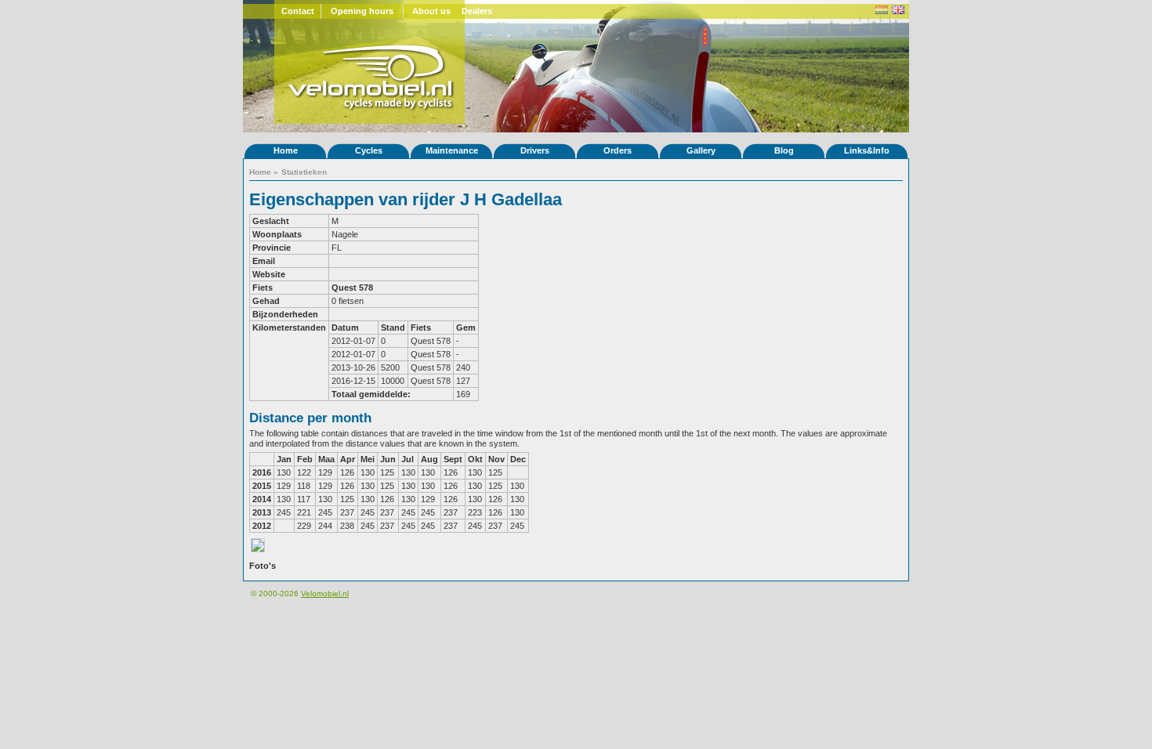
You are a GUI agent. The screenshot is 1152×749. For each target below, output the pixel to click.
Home (286, 150)
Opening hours (362, 11)
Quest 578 (352, 287)
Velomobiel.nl (325, 593)
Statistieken (304, 172)
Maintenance (452, 150)
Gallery (700, 150)
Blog (784, 150)
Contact (297, 11)
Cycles (368, 150)
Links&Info (866, 150)
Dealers (477, 11)
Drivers (534, 150)
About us (431, 11)
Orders (617, 150)
